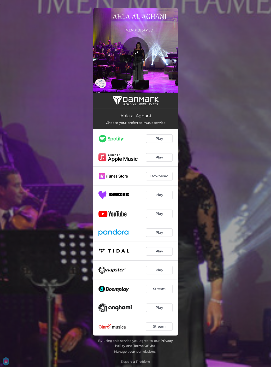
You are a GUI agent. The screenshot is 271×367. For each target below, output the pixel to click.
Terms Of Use (144, 346)
